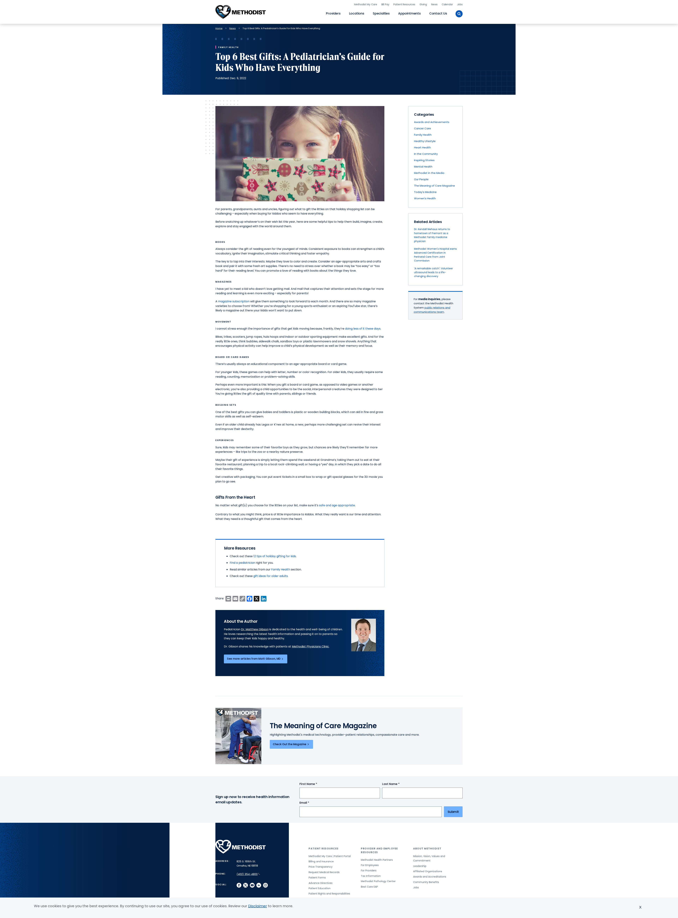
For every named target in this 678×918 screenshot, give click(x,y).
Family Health (280, 569)
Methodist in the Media (429, 173)
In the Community (426, 154)
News (434, 4)
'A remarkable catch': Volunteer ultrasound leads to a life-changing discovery (433, 272)
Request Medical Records (324, 872)
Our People (421, 179)
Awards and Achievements (431, 122)
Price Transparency (320, 867)
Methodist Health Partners (377, 860)
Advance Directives (320, 883)
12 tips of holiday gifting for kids (274, 556)
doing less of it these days (362, 329)
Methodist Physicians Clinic (310, 646)
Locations (356, 13)
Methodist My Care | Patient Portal (330, 856)
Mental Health (423, 166)
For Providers (368, 870)
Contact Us (438, 13)
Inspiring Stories (424, 160)
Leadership (419, 866)
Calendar (447, 4)
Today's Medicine (425, 192)
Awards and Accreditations (429, 876)
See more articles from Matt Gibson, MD (254, 659)
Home (218, 28)
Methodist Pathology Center (378, 881)
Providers (333, 13)
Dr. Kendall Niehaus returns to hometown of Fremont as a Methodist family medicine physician (432, 235)
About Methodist (427, 848)
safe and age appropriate (337, 505)
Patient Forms (317, 877)
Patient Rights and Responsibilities (329, 893)
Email (310, 803)
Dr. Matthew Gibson (255, 629)
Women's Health (425, 198)
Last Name (397, 784)
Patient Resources (404, 4)
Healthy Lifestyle (425, 141)
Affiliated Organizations (427, 871)
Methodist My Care (365, 4)
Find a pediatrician (242, 563)
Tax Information (371, 876)
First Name (314, 784)
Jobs (460, 4)
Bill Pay (385, 4)
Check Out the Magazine (289, 744)
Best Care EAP (369, 886)
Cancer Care (422, 128)
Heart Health (422, 147)
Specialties (381, 13)
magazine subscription (233, 301)
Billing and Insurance (321, 861)
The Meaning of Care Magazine (434, 185)
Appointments (409, 13)
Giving (423, 4)
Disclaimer (257, 906)
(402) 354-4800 (247, 874)
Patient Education (320, 888)
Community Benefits (426, 882)
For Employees (370, 865)
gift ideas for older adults (270, 576)
